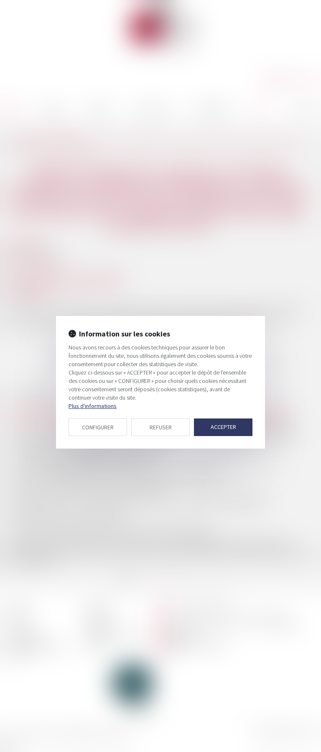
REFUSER (161, 427)
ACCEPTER (223, 427)
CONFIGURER (98, 427)
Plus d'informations (93, 406)
